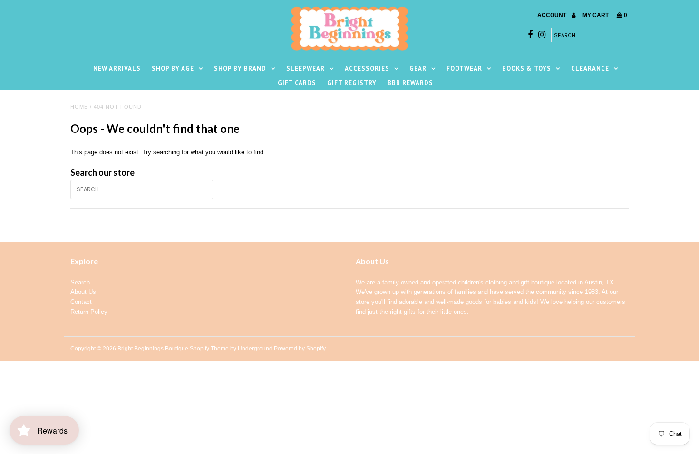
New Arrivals (117, 69)
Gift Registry (352, 83)
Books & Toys (526, 69)
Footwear (464, 69)
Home (79, 107)
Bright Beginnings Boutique (152, 348)
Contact (81, 301)
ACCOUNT (552, 15)
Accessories (367, 69)
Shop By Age (173, 69)
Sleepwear (305, 69)
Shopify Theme (209, 348)
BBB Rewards (410, 83)
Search (80, 282)
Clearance (590, 69)
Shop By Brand (240, 69)
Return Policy (88, 311)
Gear (418, 69)
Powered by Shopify (300, 348)
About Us (83, 291)
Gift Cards (297, 83)
